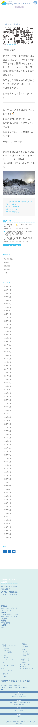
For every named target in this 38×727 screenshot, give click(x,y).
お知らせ (8, 24)
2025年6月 (7, 324)
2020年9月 (7, 493)
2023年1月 (7, 410)
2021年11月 (8, 451)
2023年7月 (7, 400)
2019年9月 (7, 527)
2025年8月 (7, 317)
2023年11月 (8, 386)
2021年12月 (8, 448)
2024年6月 (7, 365)
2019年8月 (7, 530)
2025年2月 (7, 338)
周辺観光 (25, 646)
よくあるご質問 (25, 664)
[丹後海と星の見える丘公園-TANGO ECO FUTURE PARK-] (15, 3)
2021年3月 (7, 479)
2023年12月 (8, 383)
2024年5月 (7, 369)
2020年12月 (8, 482)
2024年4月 (7, 372)
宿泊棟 (6, 657)
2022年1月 (7, 444)
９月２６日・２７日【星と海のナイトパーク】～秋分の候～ (18, 238)
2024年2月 (7, 379)
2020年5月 (7, 506)
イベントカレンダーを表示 (12, 245)
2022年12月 (8, 414)
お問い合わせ (25, 666)
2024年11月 (8, 348)
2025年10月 (8, 310)
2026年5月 (7, 293)
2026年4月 (7, 297)
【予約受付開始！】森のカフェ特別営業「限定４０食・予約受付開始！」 (18, 232)
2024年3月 (7, 376)
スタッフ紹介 (8, 652)
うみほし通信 (8, 259)
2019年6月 (7, 537)
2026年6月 (7, 290)
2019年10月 (8, 523)
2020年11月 (8, 486)
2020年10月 (8, 489)
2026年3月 (7, 300)
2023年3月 (7, 407)
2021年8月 (7, 462)
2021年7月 (7, 465)
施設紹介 (6, 650)
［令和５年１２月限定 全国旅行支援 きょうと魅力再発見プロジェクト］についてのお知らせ (12, 207)
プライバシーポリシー (27, 668)
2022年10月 (8, 420)
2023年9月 (7, 393)
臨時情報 (17, 24)
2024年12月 (8, 345)
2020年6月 (7, 503)
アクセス (24, 662)
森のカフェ (7, 676)
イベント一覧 (25, 661)
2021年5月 (7, 472)
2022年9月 (7, 424)
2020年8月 (7, 496)
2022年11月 (8, 417)
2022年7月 (7, 431)
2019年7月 (7, 534)
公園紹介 (6, 648)
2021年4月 (7, 475)
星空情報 (7, 266)
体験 (24, 656)
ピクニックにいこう (10, 665)
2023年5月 (7, 403)
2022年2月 (7, 441)
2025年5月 (7, 328)
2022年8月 (7, 427)
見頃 (5, 273)
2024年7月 (7, 362)
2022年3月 (7, 438)
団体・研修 (26, 654)
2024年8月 (7, 359)
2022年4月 (7, 434)
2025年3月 (7, 334)
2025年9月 (7, 314)
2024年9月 (7, 355)
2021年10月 (8, 455)
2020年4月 (7, 510)
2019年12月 (8, 517)
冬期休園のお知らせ (25, 202)
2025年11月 (8, 307)
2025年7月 (7, 321)
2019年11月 (8, 520)
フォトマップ (8, 670)
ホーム (4, 644)
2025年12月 (8, 304)
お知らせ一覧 (25, 659)
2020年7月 (7, 499)
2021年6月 (7, 469)
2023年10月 (8, 389)
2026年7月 (7, 286)
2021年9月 (7, 458)
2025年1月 (7, 341)
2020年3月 (7, 513)
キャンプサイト (8, 659)
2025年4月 (7, 331)
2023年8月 (7, 396)
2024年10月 (8, 352)
